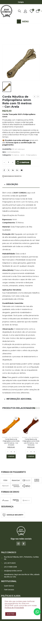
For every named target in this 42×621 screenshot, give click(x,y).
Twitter (8, 170)
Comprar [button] (11, 456)
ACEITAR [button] (10, 614)
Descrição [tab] (12, 184)
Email (21, 170)
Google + (17, 170)
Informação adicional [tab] (19, 399)
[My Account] (25, 11)
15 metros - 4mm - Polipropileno (24, 155)
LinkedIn (13, 170)
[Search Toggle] (19, 11)
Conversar (40, 612)
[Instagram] (18, 544)
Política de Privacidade (14, 608)
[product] (11, 425)
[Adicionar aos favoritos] (16, 418)
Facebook (4, 170)
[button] (19, 21)
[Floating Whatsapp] (37, 611)
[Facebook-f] (24, 544)
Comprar (24, 162)
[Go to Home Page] (3, 27)
